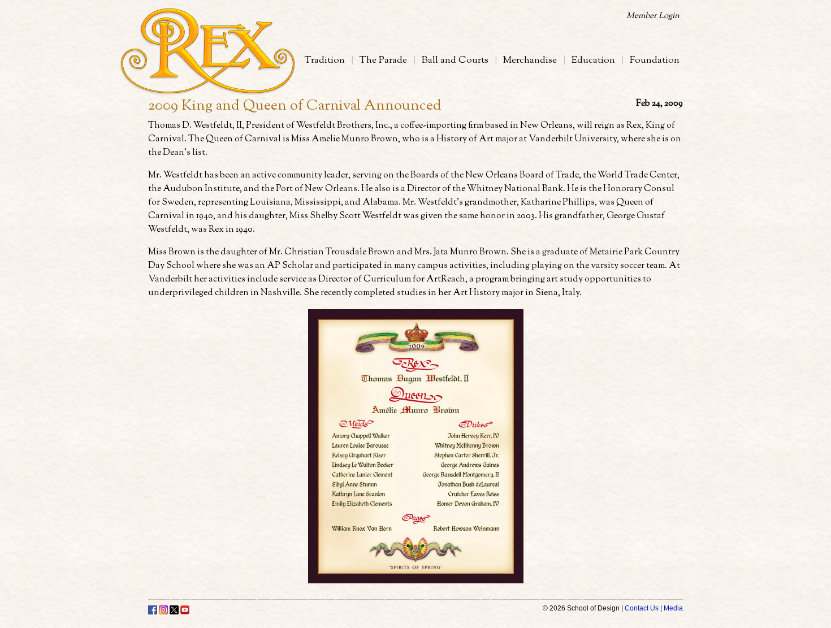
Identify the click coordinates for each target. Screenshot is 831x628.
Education (593, 60)
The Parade (383, 60)
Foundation (654, 60)
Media (673, 608)
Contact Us (642, 608)
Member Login (652, 16)
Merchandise (530, 60)
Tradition (325, 60)
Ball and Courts (455, 60)
